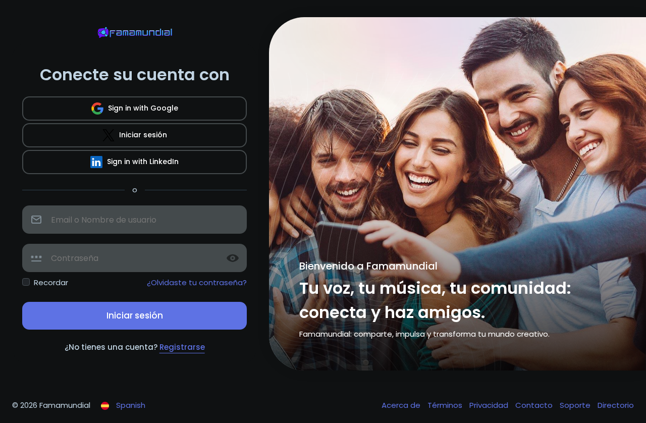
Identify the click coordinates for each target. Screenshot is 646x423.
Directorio (616, 405)
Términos (445, 405)
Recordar (51, 282)
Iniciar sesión (142, 135)
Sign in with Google (142, 108)
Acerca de (402, 405)
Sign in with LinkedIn (142, 161)
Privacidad (489, 405)
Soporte (576, 405)
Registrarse (182, 347)
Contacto (535, 405)
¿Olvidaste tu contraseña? (197, 282)
